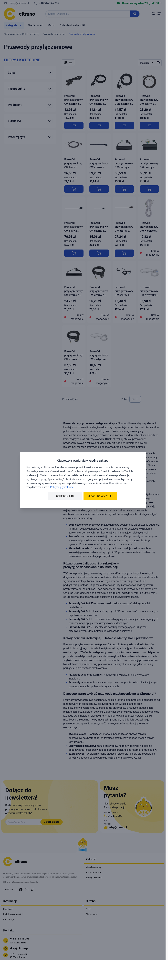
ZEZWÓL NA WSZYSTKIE (100, 496)
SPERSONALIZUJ (65, 496)
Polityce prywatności (62, 487)
